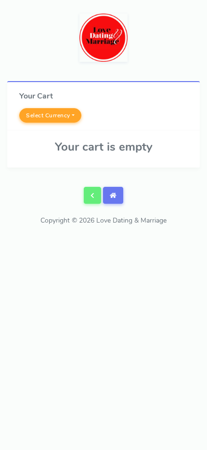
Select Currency (48, 115)
